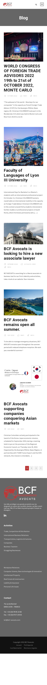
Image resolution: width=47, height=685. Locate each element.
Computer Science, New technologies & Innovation (23, 571)
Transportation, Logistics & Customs (17, 539)
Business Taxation (10, 546)
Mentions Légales (30, 648)
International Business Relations (16, 535)
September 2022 (12, 264)
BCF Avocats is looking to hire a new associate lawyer (23, 253)
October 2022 (12, 96)
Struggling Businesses (12, 550)
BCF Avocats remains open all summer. (19, 325)
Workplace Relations (11, 567)
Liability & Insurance (11, 583)
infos (35, 96)
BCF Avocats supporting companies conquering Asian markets (20, 414)
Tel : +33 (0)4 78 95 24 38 (13, 612)
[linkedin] (5, 515)
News (25, 96)
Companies (8, 543)
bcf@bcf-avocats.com (12, 620)
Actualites (27, 264)
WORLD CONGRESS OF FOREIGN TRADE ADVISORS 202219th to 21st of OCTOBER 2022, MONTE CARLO (22, 78)
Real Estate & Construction (14, 579)
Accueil (19, 645)
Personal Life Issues (11, 587)
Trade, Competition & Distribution (17, 531)
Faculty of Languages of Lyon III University (21, 175)
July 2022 (10, 335)
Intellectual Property (12, 575)
